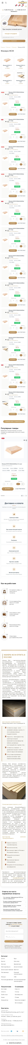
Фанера (3, 977)
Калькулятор (4, 1000)
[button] (18, 6)
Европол (16, 969)
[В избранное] (8, 94)
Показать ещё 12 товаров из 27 (14, 421)
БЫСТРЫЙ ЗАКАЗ (21, 141)
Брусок (3, 961)
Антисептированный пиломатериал (19, 980)
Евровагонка (17, 964)
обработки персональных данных (13, 947)
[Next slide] (22, 495)
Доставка (4, 989)
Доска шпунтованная (7, 969)
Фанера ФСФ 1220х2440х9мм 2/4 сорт (12, 463)
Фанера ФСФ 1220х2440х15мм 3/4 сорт (16, 256)
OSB (15, 977)
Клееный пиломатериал (18, 973)
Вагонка (3, 964)
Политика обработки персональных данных (12, 1035)
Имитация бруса (5, 967)
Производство (19, 994)
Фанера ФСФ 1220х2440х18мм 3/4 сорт (16, 284)
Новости (17, 989)
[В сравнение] (6, 94)
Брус (15, 958)
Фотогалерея (18, 1003)
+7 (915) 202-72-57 (21, 9)
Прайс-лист (4, 994)
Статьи (17, 991)
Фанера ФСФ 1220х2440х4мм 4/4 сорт (16, 338)
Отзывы (17, 997)
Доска (3, 958)
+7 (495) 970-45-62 (8, 9)
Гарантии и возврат (20, 1000)
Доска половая (18, 967)
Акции (3, 997)
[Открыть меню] (26, 6)
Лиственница (5, 972)
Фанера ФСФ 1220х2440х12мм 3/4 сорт (16, 229)
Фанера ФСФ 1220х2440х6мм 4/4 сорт (16, 393)
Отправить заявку (14, 941)
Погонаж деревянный (7, 979)
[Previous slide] (25, 495)
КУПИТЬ (13, 141)
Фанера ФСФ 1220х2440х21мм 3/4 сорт (16, 311)
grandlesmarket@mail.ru (7, 1025)
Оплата (3, 991)
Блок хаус (16, 961)
